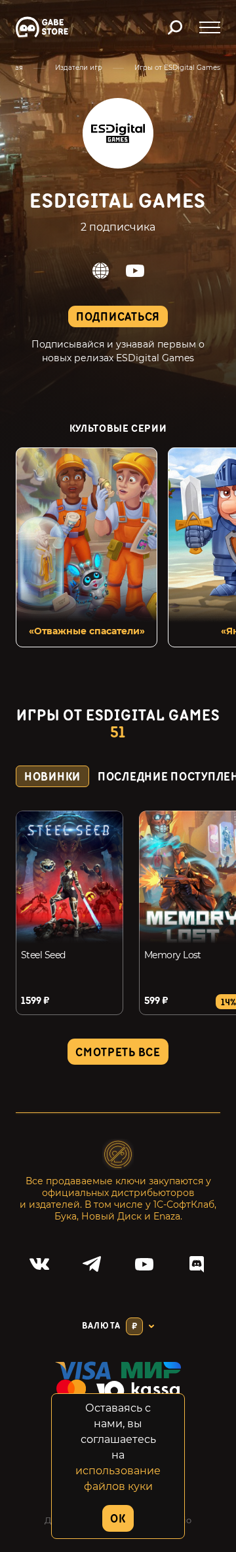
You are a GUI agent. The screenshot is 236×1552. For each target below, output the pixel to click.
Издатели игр (78, 67)
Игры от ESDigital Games (177, 67)
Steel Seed (43, 955)
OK (117, 1519)
